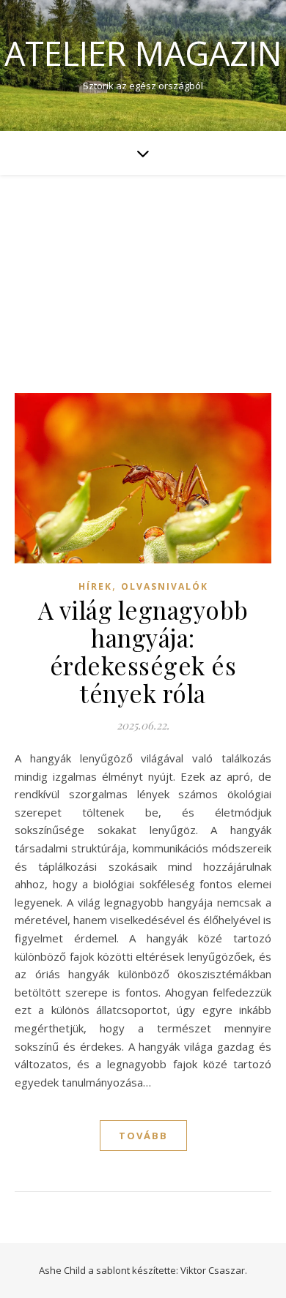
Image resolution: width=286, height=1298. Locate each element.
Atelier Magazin (143, 53)
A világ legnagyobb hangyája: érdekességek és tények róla (143, 651)
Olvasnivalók (164, 586)
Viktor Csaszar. (213, 1270)
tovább (143, 1135)
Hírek (95, 586)
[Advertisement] (143, 269)
